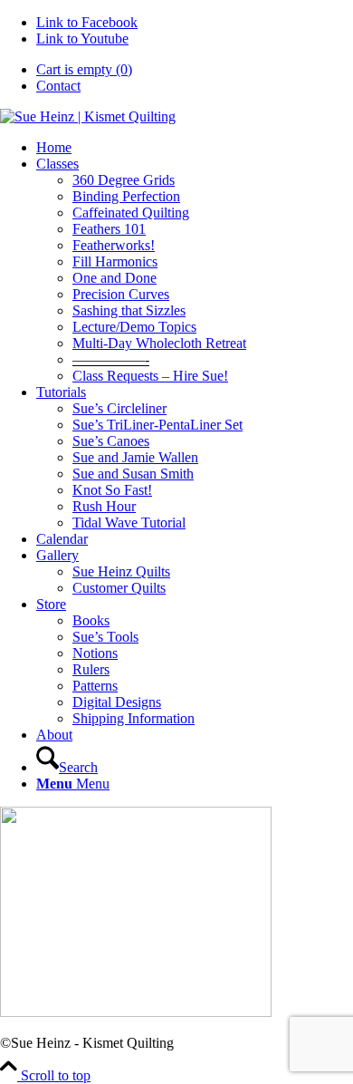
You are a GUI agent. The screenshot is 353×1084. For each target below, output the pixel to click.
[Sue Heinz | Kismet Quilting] (88, 116)
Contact (58, 85)
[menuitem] (194, 70)
